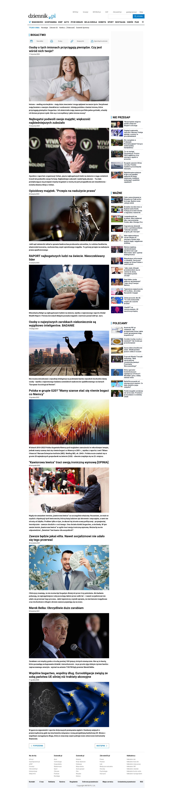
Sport (55, 769)
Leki (101, 764)
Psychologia (103, 771)
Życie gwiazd (80, 769)
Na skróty (32, 756)
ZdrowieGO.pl (117, 12)
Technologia (58, 762)
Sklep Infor (32, 773)
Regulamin (74, 782)
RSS (141, 782)
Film (77, 771)
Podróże (56, 773)
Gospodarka (58, 764)
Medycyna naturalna (106, 766)
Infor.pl (31, 759)
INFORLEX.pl (97, 12)
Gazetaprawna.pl (34, 762)
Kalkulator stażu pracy (134, 764)
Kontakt (32, 782)
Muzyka (78, 773)
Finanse (102, 762)
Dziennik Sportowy (82, 28)
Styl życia (103, 773)
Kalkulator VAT (131, 766)
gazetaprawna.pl (131, 12)
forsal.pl (85, 12)
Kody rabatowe (81, 762)
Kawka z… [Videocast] (66, 28)
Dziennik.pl (58, 756)
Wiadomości (58, 766)
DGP (106, 12)
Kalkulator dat (131, 759)
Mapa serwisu (108, 782)
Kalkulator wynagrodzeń (134, 773)
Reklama (51, 782)
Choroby (102, 769)
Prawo (102, 759)
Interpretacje (33, 771)
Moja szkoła (80, 766)
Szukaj (140, 16)
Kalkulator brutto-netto (134, 771)
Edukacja (79, 764)
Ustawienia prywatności (126, 782)
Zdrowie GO (53, 28)
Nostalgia (44, 28)
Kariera (62, 782)
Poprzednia (38, 746)
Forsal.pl (31, 766)
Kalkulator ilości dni (133, 762)
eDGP (31, 764)
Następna (101, 746)
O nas (41, 782)
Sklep (141, 12)
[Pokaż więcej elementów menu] (143, 22)
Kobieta (78, 759)
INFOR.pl (75, 12)
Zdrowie (56, 771)
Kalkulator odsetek (132, 769)
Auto (55, 759)
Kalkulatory (131, 756)
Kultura (78, 776)
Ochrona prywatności (90, 782)
